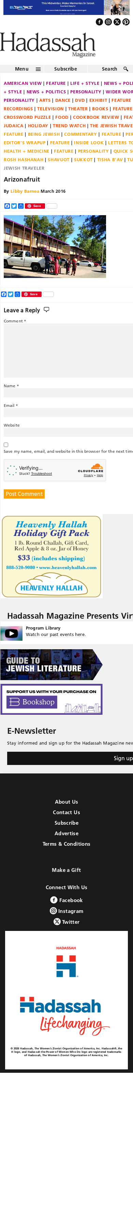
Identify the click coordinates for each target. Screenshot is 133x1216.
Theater (78, 123)
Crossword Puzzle (27, 131)
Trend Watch (69, 140)
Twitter (70, 936)
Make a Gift (66, 884)
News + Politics (46, 106)
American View (23, 97)
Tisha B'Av (110, 174)
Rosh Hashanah (23, 174)
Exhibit (98, 114)
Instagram (70, 925)
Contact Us (66, 827)
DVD (80, 114)
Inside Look (89, 157)
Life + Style (85, 97)
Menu (22, 83)
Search (110, 83)
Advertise (66, 848)
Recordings (18, 123)
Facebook (70, 915)
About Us (66, 816)
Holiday (38, 140)
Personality (85, 106)
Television (50, 123)
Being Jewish (44, 148)
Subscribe (65, 83)
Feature (56, 97)
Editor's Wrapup (25, 157)
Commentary (80, 148)
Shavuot (59, 174)
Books (100, 123)
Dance (63, 114)
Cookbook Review (96, 131)
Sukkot (83, 174)
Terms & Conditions (67, 858)
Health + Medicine (26, 165)
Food (62, 131)
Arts (45, 114)
